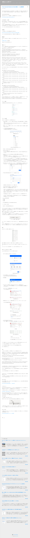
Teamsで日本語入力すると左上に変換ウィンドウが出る (10, 500)
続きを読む (26, 447)
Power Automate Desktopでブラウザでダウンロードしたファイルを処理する (13, 483)
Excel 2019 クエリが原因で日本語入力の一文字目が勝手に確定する (12, 509)
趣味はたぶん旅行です (6, 1)
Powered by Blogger (15, 534)
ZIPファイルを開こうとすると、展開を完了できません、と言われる (12, 458)
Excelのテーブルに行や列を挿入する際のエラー (9, 466)
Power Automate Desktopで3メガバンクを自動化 (8, 413)
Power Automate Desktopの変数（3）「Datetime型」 (8, 383)
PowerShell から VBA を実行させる (6, 391)
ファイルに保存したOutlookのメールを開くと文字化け (10, 475)
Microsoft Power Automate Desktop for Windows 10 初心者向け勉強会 (10, 32)
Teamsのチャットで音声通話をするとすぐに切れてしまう (10, 449)
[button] (27, 6)
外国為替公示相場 (4, 40)
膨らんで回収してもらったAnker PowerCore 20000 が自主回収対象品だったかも (14, 492)
